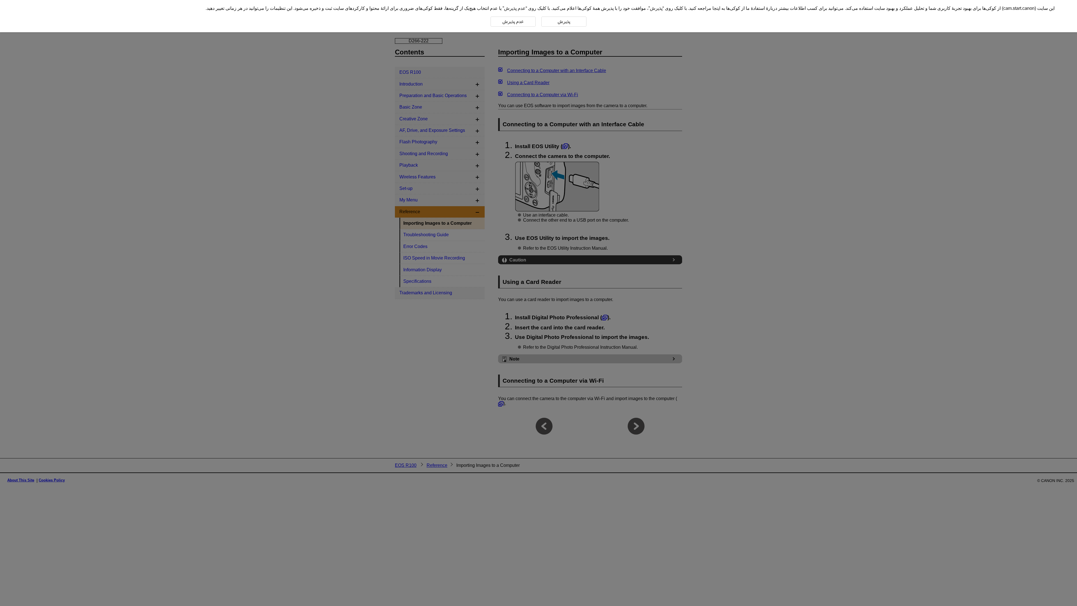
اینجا (716, 8)
